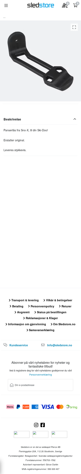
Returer (66, 306)
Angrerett (23, 312)
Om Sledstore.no (63, 324)
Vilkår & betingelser (58, 300)
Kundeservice (18, 345)
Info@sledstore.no (59, 345)
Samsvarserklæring (41, 330)
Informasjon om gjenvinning (26, 324)
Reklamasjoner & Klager (41, 318)
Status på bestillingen (51, 312)
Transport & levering (25, 300)
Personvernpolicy (42, 306)
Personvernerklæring (40, 374)
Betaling (17, 306)
